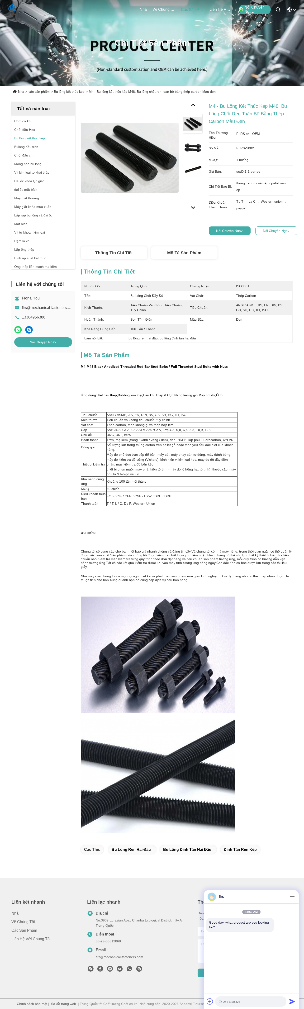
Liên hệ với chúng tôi (220, 9)
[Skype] (29, 329)
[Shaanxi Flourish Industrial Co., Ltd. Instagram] (110, 970)
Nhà (143, 9)
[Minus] (292, 897)
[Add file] (210, 1001)
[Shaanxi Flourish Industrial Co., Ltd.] (12, 9)
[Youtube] (119, 970)
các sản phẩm (192, 10)
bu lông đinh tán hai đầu (187, 849)
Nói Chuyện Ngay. (254, 9)
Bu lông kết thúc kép (69, 91)
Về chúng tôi (163, 9)
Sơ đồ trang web (63, 1004)
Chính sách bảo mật (32, 1004)
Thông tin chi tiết (114, 252)
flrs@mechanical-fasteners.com (48, 308)
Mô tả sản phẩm (184, 252)
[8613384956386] (129, 970)
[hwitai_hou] (139, 970)
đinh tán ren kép (240, 849)
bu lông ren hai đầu (131, 849)
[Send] (292, 1001)
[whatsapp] (18, 329)
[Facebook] (100, 970)
